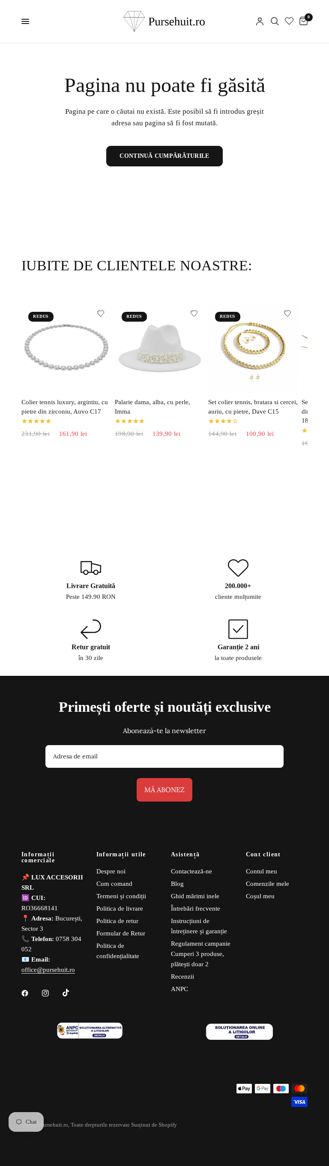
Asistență (185, 855)
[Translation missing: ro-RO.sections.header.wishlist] (289, 21)
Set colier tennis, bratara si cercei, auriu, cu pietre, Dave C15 (253, 407)
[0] (302, 21)
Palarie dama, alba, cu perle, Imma (152, 407)
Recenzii (182, 976)
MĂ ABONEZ (164, 789)
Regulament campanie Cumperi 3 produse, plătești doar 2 (200, 954)
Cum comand (114, 883)
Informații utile (121, 855)
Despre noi (111, 871)
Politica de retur (117, 920)
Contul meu (261, 871)
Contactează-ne (191, 871)
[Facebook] (30, 993)
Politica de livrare (119, 908)
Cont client (263, 855)
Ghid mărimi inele (195, 896)
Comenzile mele (267, 883)
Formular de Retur (120, 933)
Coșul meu (260, 896)
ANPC (179, 988)
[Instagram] (51, 993)
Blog (177, 883)
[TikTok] (72, 992)
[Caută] (275, 21)
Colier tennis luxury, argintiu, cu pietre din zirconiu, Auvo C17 (64, 407)
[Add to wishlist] (100, 313)
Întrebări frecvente (195, 908)
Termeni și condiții (121, 896)
